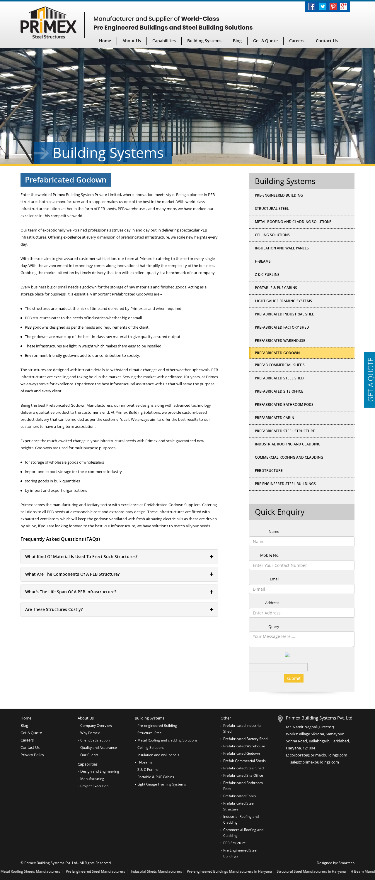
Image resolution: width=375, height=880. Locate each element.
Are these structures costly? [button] (54, 609)
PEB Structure (269, 470)
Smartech (346, 862)
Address (272, 602)
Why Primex (90, 732)
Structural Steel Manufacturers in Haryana (279, 871)
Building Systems (204, 40)
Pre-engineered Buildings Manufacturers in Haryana (197, 871)
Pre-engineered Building (279, 195)
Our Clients (89, 754)
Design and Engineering (99, 771)
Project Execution (94, 785)
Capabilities (164, 40)
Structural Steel (272, 208)
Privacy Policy (32, 754)
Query (273, 626)
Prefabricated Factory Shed (282, 327)
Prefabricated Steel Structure (285, 430)
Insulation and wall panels (282, 248)
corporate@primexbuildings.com (318, 755)
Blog (237, 40)
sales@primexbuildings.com (314, 762)
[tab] (119, 557)
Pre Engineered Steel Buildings (285, 483)
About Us (131, 40)
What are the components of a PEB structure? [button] (72, 574)
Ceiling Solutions (272, 234)
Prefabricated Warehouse (280, 340)
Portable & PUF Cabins (276, 287)
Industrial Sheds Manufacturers (124, 871)
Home (105, 40)
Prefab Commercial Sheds (280, 364)
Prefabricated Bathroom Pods (284, 404)
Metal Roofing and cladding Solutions (293, 221)
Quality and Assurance (98, 747)
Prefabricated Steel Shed (279, 378)
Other (226, 718)
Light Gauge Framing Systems (283, 300)
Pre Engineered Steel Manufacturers (64, 871)
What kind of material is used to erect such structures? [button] (81, 556)
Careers (296, 40)
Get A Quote (265, 40)
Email (274, 579)
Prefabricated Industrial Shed (285, 314)
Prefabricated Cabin (274, 417)
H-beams (263, 261)
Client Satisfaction (95, 740)
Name (274, 531)
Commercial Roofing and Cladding (289, 457)
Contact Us (327, 40)
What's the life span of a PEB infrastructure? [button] (70, 591)
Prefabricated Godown (241, 753)
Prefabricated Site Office (279, 391)
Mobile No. (269, 555)
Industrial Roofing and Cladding (288, 444)
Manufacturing (92, 778)
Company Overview (96, 725)
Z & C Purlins (267, 274)
